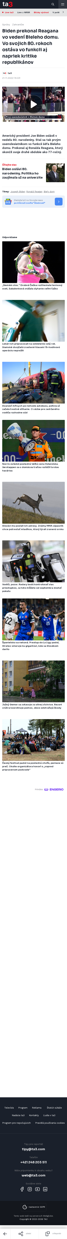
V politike (58, 12)
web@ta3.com (33, 1175)
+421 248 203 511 (33, 1162)
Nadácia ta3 (18, 1115)
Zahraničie (18, 24)
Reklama (36, 1107)
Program (22, 1107)
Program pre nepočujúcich (16, 1123)
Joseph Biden (17, 191)
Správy (6, 24)
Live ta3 (9, 12)
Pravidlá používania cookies (50, 1123)
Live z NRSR (23, 12)
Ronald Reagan (34, 191)
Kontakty (34, 1115)
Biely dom (49, 191)
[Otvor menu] (62, 4)
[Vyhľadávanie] (53, 4)
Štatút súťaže (54, 1107)
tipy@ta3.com (33, 1149)
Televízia (9, 1107)
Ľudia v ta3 (49, 1115)
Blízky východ (41, 12)
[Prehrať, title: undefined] (33, 104)
